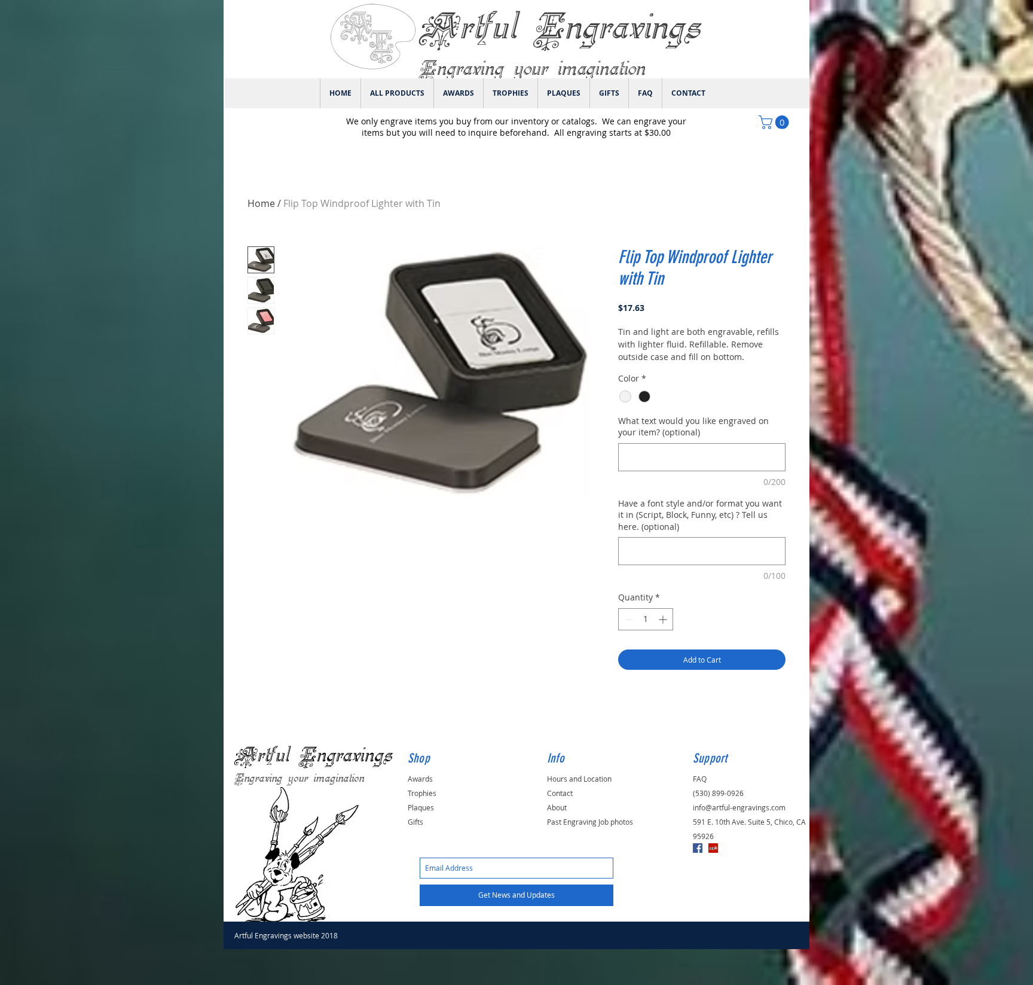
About (557, 807)
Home (261, 203)
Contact (560, 793)
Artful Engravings (313, 755)
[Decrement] (627, 619)
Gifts (415, 822)
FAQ (700, 778)
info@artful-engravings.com (739, 807)
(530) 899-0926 (718, 793)
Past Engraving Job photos (590, 822)
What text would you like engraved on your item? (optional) (693, 426)
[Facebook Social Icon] (697, 848)
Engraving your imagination (299, 778)
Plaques (421, 807)
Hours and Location (579, 778)
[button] (775, 122)
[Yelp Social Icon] (713, 848)
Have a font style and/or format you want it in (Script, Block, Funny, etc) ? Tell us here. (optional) (700, 515)
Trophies (422, 793)
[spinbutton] (645, 619)
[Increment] (663, 619)
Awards (420, 778)
